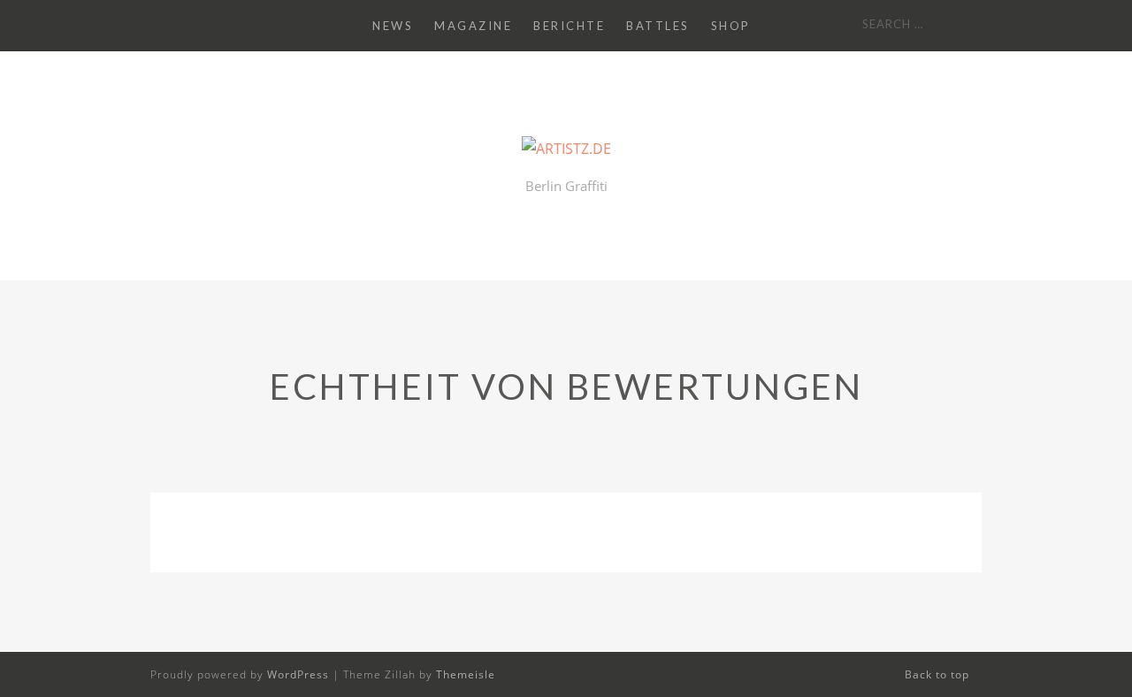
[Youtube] (159, 25)
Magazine (473, 26)
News (392, 26)
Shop (731, 26)
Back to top (939, 674)
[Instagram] (184, 25)
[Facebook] (209, 25)
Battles (658, 26)
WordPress (298, 674)
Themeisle (465, 674)
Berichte (569, 26)
